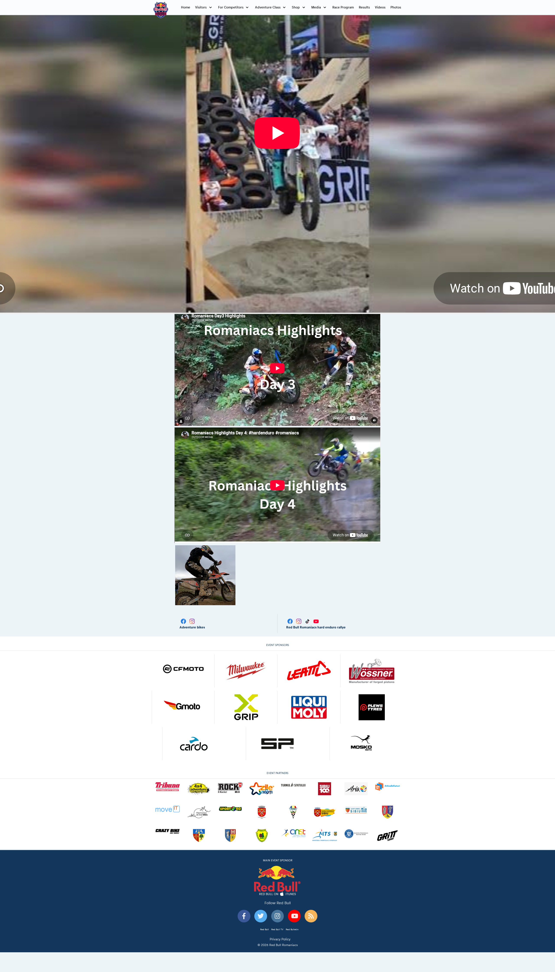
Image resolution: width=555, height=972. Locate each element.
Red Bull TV (277, 929)
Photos (395, 7)
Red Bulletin (292, 929)
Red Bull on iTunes (277, 894)
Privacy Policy (280, 939)
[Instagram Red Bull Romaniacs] (299, 621)
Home (185, 7)
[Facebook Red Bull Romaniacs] (290, 621)
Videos (380, 7)
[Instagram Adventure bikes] (192, 621)
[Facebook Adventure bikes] (184, 621)
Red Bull (264, 929)
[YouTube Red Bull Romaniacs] (316, 621)
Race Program (343, 7)
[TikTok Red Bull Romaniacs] (308, 621)
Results (364, 7)
